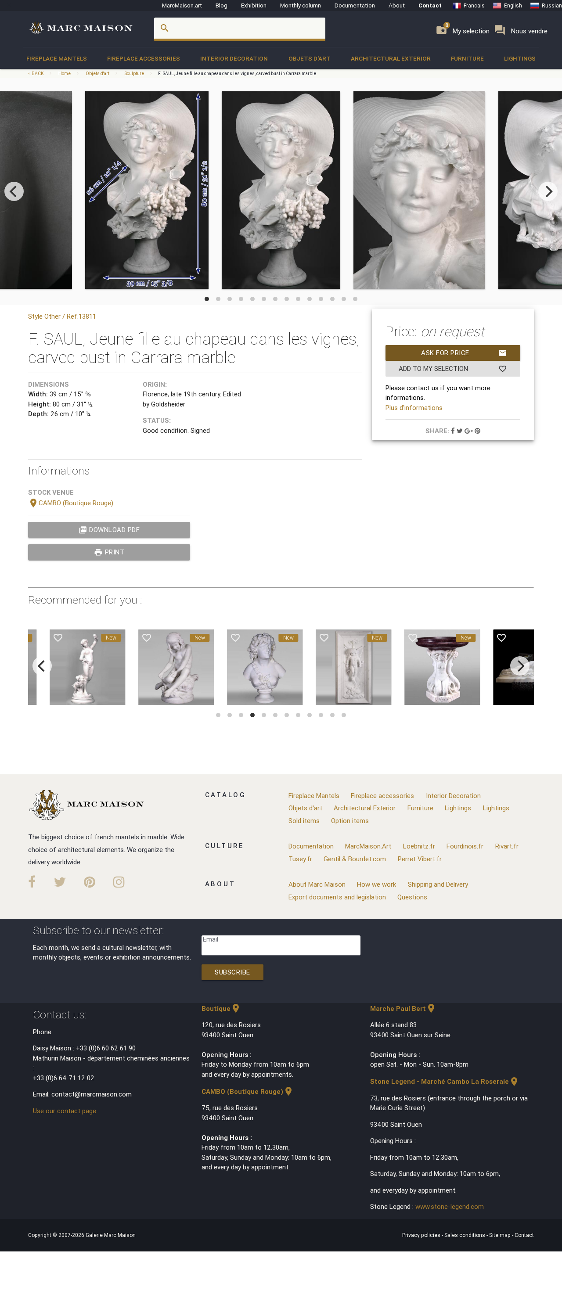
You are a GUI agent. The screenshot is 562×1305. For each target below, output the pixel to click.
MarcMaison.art (182, 5)
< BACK (36, 73)
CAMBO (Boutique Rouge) (70, 503)
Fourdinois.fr (465, 846)
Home (65, 73)
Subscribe (232, 972)
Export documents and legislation (337, 897)
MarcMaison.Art (368, 846)
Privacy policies (422, 1235)
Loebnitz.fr (419, 846)
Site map (500, 1235)
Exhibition (254, 5)
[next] (548, 191)
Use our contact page (64, 1111)
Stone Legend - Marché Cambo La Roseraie (444, 1081)
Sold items (304, 820)
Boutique (221, 1008)
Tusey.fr (300, 859)
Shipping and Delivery (438, 884)
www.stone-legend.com (449, 1206)
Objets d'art (309, 58)
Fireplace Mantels (56, 58)
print (109, 552)
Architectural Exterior (391, 58)
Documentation (355, 5)
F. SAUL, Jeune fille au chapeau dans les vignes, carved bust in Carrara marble (237, 73)
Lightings (520, 58)
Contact (430, 5)
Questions (412, 897)
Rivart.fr (507, 846)
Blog (221, 5)
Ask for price (464, 353)
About (397, 5)
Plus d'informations (414, 407)
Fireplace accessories (143, 58)
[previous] (14, 191)
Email (210, 939)
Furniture (467, 58)
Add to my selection (453, 368)
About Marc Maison (317, 884)
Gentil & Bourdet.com (355, 859)
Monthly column (300, 5)
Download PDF (109, 529)
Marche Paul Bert (403, 1008)
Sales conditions (465, 1235)
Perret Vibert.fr (420, 859)
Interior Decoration (234, 58)
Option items (350, 820)
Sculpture (134, 73)
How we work (376, 884)
